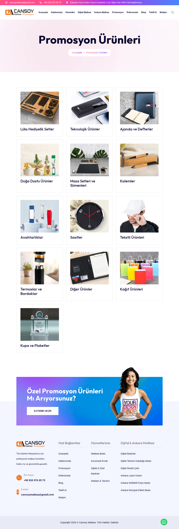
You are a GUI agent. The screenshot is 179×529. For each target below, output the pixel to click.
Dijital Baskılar (128, 453)
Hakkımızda (57, 12)
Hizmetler (70, 12)
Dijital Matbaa (84, 12)
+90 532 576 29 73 (52, 2)
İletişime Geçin (42, 411)
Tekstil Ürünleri (132, 237)
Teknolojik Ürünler (85, 129)
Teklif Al (153, 12)
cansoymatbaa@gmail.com (21, 2)
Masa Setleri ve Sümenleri (82, 183)
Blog (143, 12)
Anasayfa (43, 12)
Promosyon (118, 12)
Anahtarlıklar (31, 237)
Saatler (76, 237)
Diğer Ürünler (81, 289)
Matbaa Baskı (98, 453)
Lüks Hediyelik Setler (37, 129)
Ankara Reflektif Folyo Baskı (135, 483)
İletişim (163, 12)
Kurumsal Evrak (99, 461)
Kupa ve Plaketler (35, 345)
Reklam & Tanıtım (100, 481)
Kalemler (127, 181)
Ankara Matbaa (101, 12)
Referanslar (132, 12)
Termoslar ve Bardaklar (31, 291)
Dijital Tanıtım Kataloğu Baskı (136, 461)
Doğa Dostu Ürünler (36, 181)
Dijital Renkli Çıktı (130, 468)
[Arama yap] (172, 12)
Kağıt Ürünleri (131, 289)
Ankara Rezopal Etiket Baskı (136, 490)
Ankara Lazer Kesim (131, 475)
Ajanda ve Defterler (136, 129)
